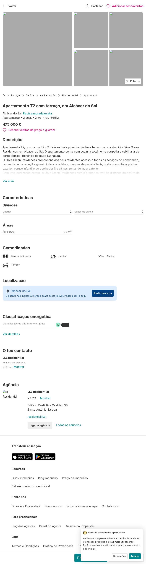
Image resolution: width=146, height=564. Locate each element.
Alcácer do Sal (48, 95)
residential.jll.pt (37, 416)
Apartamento (91, 95)
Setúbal (30, 95)
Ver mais (8, 181)
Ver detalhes (11, 334)
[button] (37, 49)
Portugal (15, 95)
